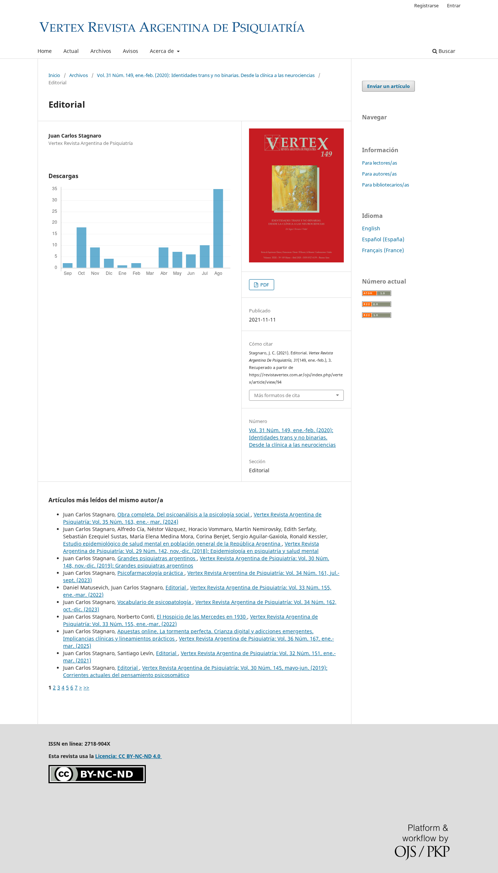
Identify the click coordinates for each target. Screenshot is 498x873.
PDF (264, 284)
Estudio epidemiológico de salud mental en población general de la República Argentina (172, 543)
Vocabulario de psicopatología (154, 602)
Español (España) (383, 239)
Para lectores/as (379, 162)
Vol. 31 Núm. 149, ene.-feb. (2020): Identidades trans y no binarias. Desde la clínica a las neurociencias (206, 75)
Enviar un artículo (388, 86)
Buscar (446, 50)
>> (86, 687)
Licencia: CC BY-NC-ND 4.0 (128, 756)
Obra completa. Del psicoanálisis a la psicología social (184, 514)
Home (45, 50)
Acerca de (162, 50)
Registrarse (426, 5)
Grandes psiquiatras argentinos (157, 558)
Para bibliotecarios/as (385, 184)
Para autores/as (379, 173)
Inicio (54, 75)
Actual (71, 50)
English (371, 228)
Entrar (453, 5)
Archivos (100, 50)
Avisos (130, 50)
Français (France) (383, 250)
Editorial (176, 587)
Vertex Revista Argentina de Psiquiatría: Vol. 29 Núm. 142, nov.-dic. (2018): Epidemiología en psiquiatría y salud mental (191, 547)
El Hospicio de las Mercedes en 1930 (202, 616)
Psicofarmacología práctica (150, 572)
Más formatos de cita (277, 395)
